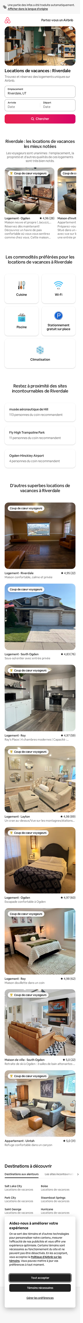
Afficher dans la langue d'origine (28, 9)
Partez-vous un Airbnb (57, 20)
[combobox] (40, 93)
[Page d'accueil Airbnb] (7, 20)
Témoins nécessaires (40, 1288)
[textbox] (22, 107)
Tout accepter (40, 1278)
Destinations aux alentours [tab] (22, 1174)
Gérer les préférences (40, 1298)
